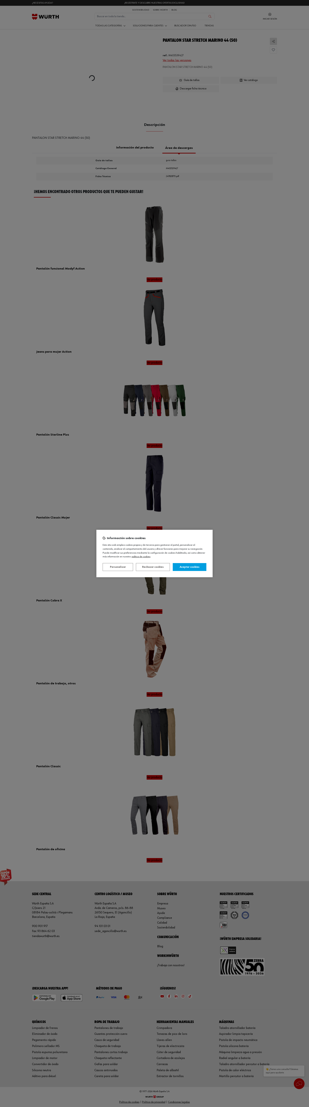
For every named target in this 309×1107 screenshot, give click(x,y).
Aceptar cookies (189, 567)
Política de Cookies (141, 556)
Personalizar (118, 567)
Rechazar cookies (153, 567)
